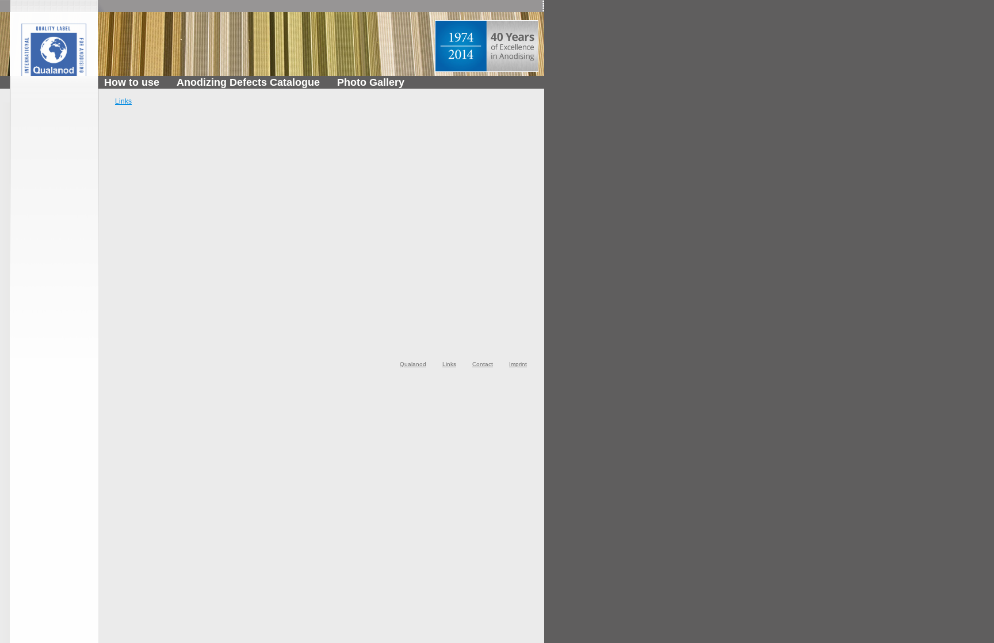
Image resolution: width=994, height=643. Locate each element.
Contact (482, 364)
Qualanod (413, 364)
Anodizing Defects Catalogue (248, 82)
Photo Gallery (370, 82)
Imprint (518, 364)
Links (123, 101)
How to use (131, 82)
